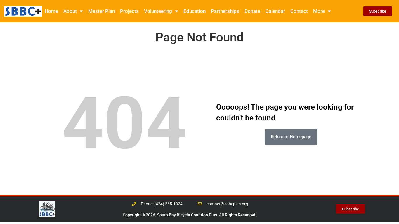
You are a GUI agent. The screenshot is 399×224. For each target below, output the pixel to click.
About (70, 11)
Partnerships (225, 11)
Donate (252, 11)
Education (194, 11)
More (319, 11)
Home (51, 11)
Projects (129, 11)
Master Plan (101, 11)
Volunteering (158, 11)
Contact (299, 11)
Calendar (275, 11)
